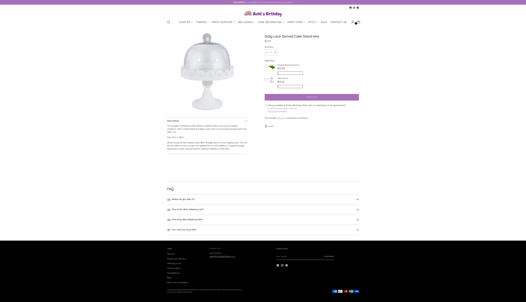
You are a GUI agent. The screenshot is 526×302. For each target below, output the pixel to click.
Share (271, 126)
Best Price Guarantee (177, 282)
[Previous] (226, 2)
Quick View (272, 70)
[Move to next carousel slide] (356, 172)
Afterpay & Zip (174, 263)
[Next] (300, 2)
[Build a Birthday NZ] (263, 13)
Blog (169, 277)
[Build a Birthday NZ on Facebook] (350, 7)
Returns (171, 254)
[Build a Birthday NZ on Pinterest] (357, 7)
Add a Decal (282, 78)
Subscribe (329, 256)
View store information (277, 111)
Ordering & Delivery (176, 258)
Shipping (281, 118)
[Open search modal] (168, 22)
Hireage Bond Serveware (288, 65)
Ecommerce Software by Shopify (179, 292)
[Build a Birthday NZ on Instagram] (354, 7)
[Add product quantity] (275, 52)
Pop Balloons (173, 273)
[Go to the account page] (351, 22)
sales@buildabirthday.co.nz (222, 256)
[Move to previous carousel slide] (350, 172)
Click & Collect (173, 268)
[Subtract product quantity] (267, 52)
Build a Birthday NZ (188, 290)
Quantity (269, 47)
